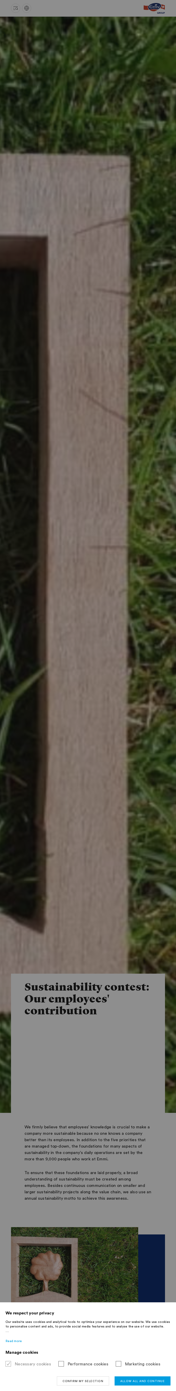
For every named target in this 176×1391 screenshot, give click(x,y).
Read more (14, 1341)
